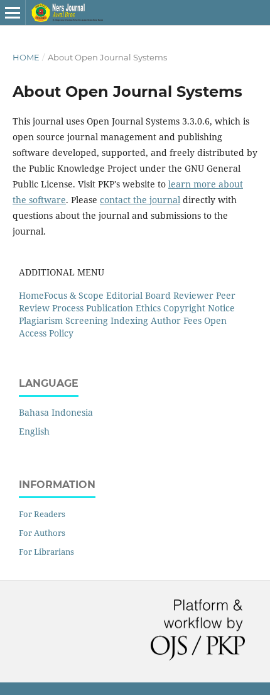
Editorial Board (139, 295)
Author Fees (176, 320)
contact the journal (140, 200)
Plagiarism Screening (63, 320)
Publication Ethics (123, 308)
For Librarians (46, 551)
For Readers (42, 514)
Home (26, 57)
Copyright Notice (199, 308)
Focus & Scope (74, 295)
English (34, 431)
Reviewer (193, 295)
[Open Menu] (12, 12)
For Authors (42, 532)
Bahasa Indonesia (56, 412)
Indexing (129, 320)
